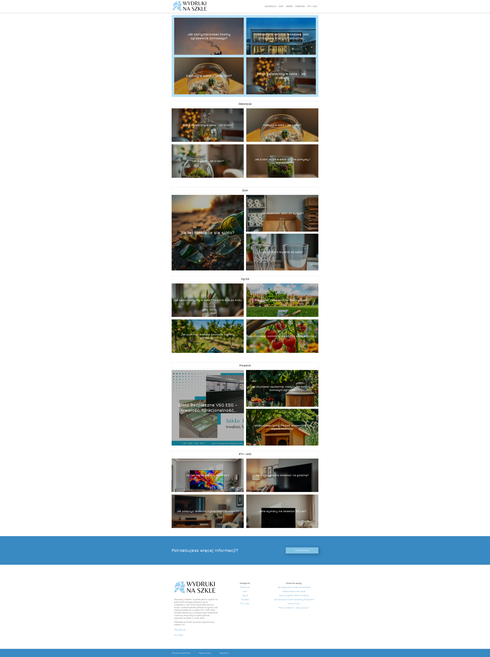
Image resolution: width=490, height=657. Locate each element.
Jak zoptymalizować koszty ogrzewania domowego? (209, 36)
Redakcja (180, 629)
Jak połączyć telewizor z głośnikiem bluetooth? (208, 511)
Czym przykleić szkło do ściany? (294, 595)
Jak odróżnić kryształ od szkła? (282, 252)
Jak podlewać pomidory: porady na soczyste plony (282, 336)
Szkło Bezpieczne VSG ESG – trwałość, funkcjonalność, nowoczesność (207, 408)
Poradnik (300, 6)
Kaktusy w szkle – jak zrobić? (209, 75)
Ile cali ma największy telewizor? (207, 475)
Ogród (289, 6)
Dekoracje (270, 6)
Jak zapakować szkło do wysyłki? (282, 213)
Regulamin (224, 653)
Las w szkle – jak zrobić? (208, 161)
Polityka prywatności (181, 653)
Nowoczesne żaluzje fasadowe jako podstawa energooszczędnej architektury (281, 36)
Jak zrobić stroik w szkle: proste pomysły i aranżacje (282, 161)
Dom (281, 6)
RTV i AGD (312, 6)
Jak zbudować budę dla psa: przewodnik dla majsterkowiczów (282, 427)
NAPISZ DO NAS (302, 550)
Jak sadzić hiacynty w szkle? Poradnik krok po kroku (208, 300)
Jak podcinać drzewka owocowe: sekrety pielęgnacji (207, 336)
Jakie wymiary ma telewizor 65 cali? (282, 511)
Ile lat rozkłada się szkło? (207, 232)
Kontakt (178, 634)
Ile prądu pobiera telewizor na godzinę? (282, 475)
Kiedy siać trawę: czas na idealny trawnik (282, 300)
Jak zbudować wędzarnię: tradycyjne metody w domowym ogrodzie (282, 388)
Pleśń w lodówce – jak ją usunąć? (294, 607)
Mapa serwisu (205, 653)
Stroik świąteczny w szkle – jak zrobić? (281, 76)
